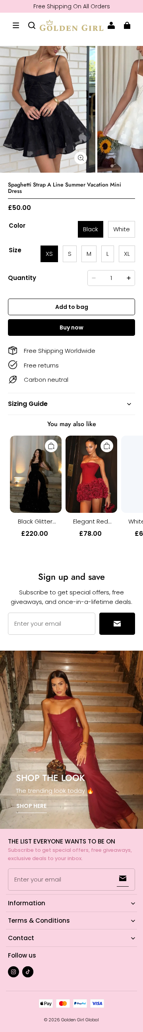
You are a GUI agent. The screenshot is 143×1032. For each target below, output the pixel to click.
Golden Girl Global (80, 1020)
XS (49, 253)
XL (127, 253)
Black (90, 229)
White (121, 229)
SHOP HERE (31, 806)
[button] (16, 25)
